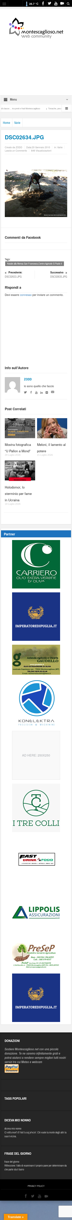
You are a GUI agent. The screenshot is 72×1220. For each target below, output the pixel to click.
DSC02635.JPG (58, 274)
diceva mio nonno (12, 1128)
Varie (17, 123)
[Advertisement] (36, 64)
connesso (26, 295)
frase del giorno (11, 1162)
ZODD (28, 379)
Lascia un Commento (16, 150)
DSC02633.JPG (13, 274)
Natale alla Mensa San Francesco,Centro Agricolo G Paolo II (34, 263)
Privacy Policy (36, 1186)
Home (6, 123)
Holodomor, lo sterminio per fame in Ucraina (18, 493)
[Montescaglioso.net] (36, 27)
